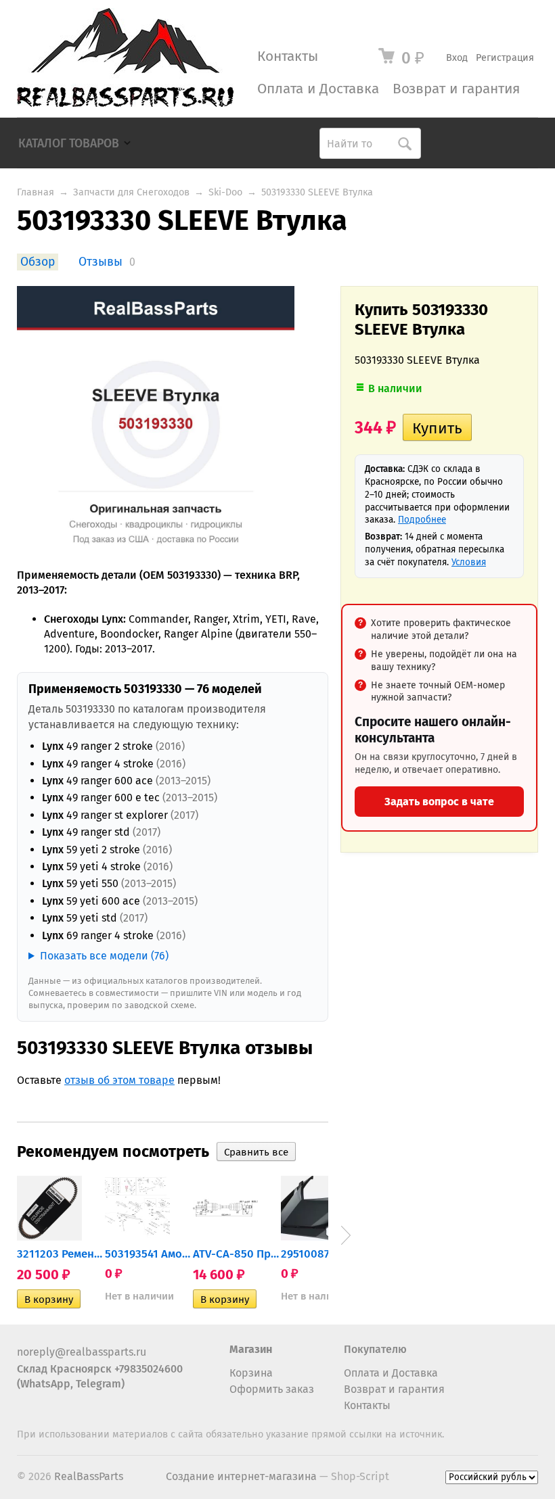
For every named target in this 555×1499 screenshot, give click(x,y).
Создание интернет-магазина (241, 1476)
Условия (468, 562)
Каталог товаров (68, 144)
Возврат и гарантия (456, 88)
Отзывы (101, 262)
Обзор (37, 262)
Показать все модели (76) (104, 955)
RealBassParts (88, 1476)
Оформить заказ (271, 1389)
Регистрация (505, 58)
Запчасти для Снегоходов (131, 192)
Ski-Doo (225, 192)
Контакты (287, 56)
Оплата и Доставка (318, 88)
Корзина (251, 1372)
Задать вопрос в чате (439, 801)
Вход (457, 58)
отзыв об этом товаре (119, 1080)
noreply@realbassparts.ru (81, 1352)
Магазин (250, 1349)
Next (346, 1235)
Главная (35, 192)
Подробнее (422, 519)
